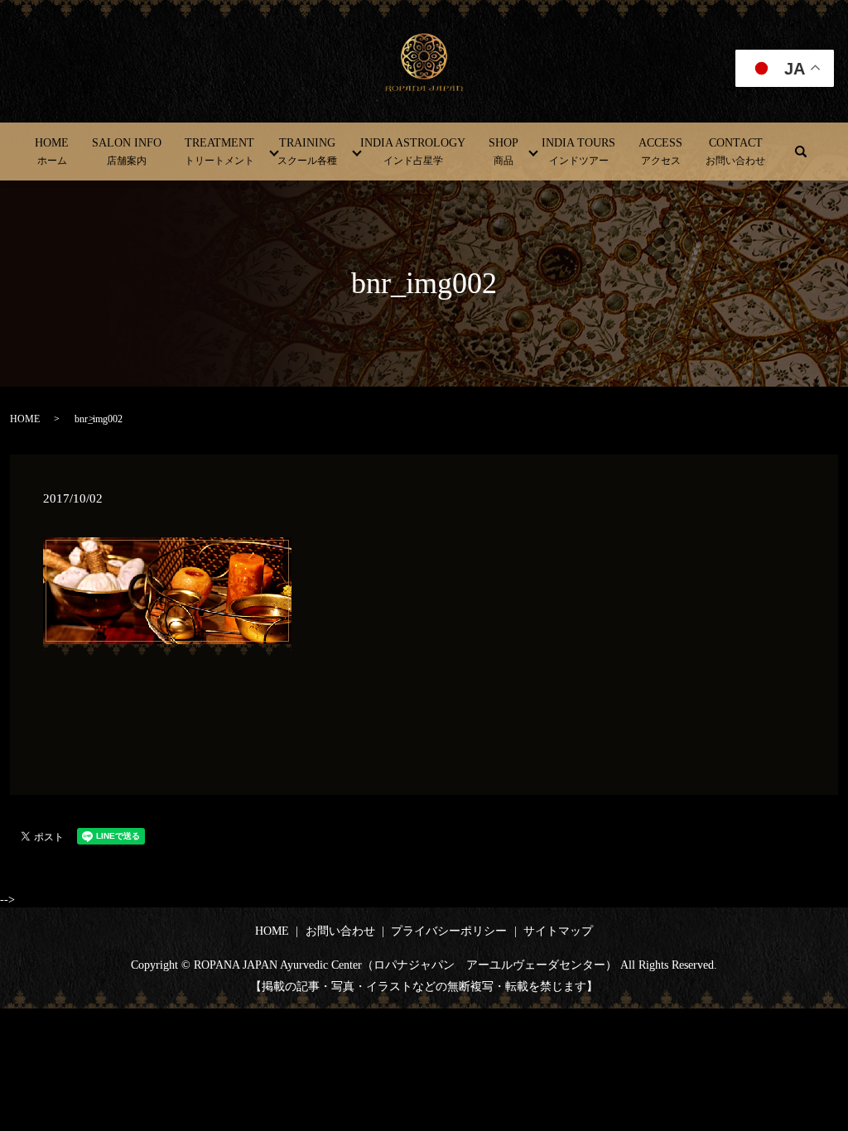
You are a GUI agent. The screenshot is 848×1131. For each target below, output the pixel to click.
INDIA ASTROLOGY (412, 151)
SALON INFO (126, 151)
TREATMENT (219, 151)
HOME (52, 151)
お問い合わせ (340, 931)
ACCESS (660, 151)
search (800, 151)
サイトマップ (558, 931)
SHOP (503, 151)
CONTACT (735, 151)
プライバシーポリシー (449, 931)
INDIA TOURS (578, 151)
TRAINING (307, 151)
